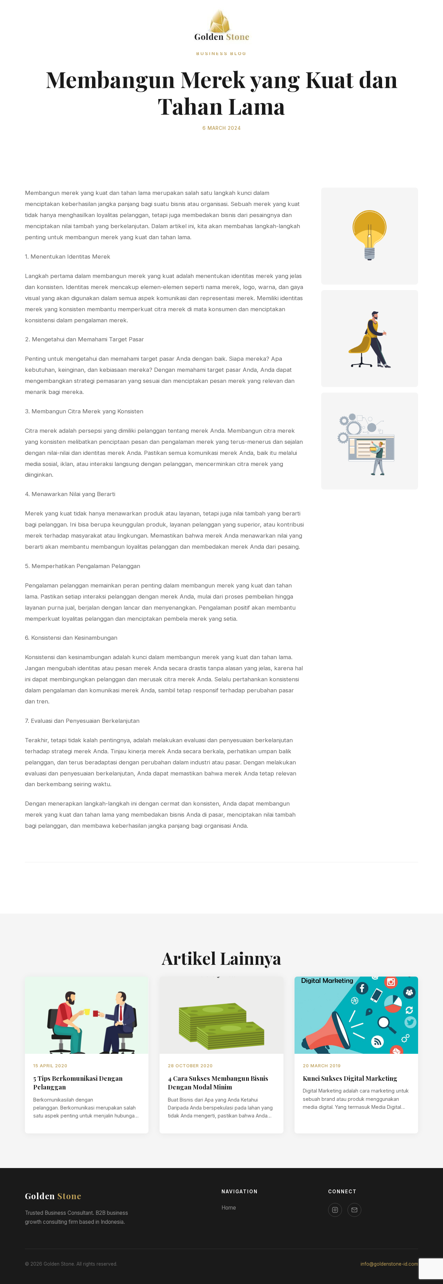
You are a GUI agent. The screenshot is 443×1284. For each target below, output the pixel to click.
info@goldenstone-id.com (389, 1264)
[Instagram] (335, 1210)
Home (229, 1207)
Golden (53, 1195)
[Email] (354, 1210)
